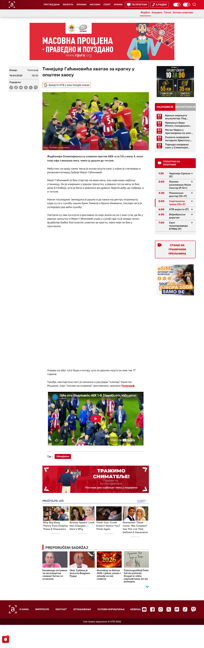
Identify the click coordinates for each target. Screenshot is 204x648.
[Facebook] (152, 609)
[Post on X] (26, 87)
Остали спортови (183, 12)
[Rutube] (177, 609)
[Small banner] (175, 81)
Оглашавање (82, 609)
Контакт (61, 609)
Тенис (167, 12)
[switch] (177, 4)
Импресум (42, 609)
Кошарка (157, 12)
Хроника (81, 4)
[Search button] (194, 4)
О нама (24, 609)
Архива (118, 4)
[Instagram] (160, 609)
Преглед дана (52, 4)
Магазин (95, 4)
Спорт (107, 4)
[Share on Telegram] (21, 87)
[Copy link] (11, 87)
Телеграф (128, 385)
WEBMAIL (135, 609)
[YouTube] (144, 609)
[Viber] (193, 609)
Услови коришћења (111, 609)
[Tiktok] (185, 609)
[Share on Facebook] (16, 87)
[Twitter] (169, 609)
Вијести (68, 4)
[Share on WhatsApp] (31, 87)
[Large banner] (102, 41)
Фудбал (145, 12)
